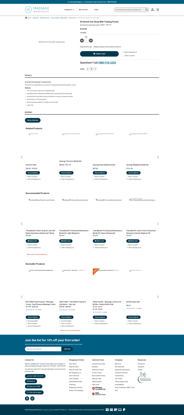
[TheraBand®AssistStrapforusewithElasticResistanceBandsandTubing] (42, 211)
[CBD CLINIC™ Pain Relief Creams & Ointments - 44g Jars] (75, 284)
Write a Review (32, 120)
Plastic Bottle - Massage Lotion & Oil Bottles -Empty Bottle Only (107, 303)
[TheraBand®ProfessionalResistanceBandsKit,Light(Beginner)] (75, 211)
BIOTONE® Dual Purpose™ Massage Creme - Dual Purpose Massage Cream (40, 303)
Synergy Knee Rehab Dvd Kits (104, 165)
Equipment (36, 18)
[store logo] (37, 9)
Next (158, 157)
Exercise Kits (72, 18)
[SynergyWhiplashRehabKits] (142, 146)
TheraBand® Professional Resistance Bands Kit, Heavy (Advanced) (107, 232)
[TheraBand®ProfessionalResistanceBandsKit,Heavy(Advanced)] (109, 211)
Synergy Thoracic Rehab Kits (70, 161)
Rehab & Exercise (44, 18)
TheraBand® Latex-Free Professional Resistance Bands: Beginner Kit (141, 232)
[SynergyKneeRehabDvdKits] (109, 146)
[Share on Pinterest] (95, 69)
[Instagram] (32, 398)
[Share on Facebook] (87, 69)
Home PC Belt (31, 165)
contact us (34, 364)
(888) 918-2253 (107, 62)
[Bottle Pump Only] (142, 284)
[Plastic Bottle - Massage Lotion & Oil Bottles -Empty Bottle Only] (109, 284)
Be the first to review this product (90, 25)
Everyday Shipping (76, 2)
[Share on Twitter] (91, 69)
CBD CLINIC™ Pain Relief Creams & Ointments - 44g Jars (72, 303)
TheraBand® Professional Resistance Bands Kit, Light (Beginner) (73, 232)
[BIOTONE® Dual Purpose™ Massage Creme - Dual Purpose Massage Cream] (42, 284)
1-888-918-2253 (111, 2)
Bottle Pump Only (133, 302)
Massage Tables (48, 409)
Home (29, 18)
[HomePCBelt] (42, 146)
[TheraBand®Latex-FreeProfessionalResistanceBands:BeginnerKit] (142, 211)
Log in (32, 254)
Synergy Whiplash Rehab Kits (137, 165)
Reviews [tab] (28, 112)
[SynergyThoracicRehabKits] (75, 146)
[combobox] (131, 9)
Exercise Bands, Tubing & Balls (59, 18)
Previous (22, 157)
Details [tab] (28, 75)
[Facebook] (27, 398)
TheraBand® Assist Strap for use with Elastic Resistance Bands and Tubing (40, 232)
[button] (153, 9)
